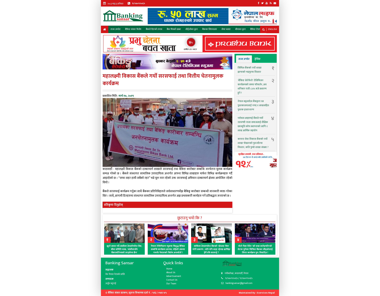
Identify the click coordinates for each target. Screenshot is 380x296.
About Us (170, 272)
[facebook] (258, 3)
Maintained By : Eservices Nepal (257, 293)
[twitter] (262, 3)
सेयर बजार (226, 29)
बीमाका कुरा (240, 29)
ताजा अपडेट (115, 29)
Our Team (171, 284)
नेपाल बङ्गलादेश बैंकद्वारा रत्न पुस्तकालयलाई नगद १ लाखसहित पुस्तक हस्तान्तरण (253, 105)
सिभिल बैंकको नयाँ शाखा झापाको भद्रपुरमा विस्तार (250, 70)
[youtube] (267, 3)
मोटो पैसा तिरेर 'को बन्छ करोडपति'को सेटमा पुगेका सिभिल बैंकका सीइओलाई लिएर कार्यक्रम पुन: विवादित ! (255, 249)
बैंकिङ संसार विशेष (133, 29)
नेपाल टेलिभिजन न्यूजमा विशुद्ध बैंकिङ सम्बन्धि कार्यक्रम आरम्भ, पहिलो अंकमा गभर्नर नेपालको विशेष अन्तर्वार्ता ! (168, 249)
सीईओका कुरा (191, 29)
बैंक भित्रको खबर (174, 29)
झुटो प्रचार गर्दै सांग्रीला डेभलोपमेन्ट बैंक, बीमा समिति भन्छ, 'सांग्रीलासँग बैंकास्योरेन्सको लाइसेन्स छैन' (124, 249)
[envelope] (275, 3)
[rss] (271, 3)
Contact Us (171, 280)
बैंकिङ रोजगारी (256, 29)
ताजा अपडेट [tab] (244, 59)
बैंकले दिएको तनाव (154, 29)
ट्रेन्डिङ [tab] (258, 59)
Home (104, 30)
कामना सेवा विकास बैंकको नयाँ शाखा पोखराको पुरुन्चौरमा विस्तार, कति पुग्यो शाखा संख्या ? (253, 143)
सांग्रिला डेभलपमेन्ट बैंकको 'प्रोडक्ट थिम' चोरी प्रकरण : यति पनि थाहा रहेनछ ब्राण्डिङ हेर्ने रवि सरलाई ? (211, 249)
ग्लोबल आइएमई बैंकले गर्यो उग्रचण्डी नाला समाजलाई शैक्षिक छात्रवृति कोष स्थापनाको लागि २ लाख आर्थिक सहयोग (253, 124)
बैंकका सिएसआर (209, 29)
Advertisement (173, 276)
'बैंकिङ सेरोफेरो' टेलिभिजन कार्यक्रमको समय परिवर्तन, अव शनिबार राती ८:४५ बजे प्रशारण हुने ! (252, 86)
